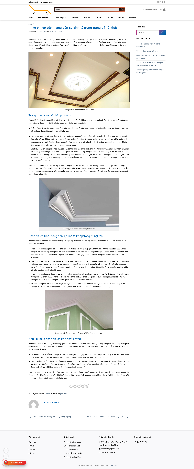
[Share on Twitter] (75, 386)
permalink (63, 394)
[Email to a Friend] (79, 386)
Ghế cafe (87, 17)
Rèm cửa (75, 17)
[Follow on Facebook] (156, 2)
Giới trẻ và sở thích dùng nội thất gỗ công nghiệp (51, 417)
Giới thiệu (32, 442)
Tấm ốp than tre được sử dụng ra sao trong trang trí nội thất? (149, 64)
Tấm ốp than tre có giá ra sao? (148, 51)
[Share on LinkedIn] (87, 386)
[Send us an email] (143, 442)
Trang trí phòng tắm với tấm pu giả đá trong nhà (150, 71)
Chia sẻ (31, 24)
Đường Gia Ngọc (56, 31)
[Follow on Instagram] (158, 2)
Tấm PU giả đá (61, 17)
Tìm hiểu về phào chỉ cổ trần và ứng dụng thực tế (106, 417)
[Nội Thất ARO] (40, 9)
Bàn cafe (98, 17)
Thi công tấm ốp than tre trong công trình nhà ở (150, 45)
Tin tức (31, 446)
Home (31, 17)
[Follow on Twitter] (160, 2)
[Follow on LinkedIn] (164, 2)
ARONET (114, 465)
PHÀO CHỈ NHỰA (44, 17)
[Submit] (122, 9)
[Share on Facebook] (71, 386)
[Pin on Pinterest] (83, 386)
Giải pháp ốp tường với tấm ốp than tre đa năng (150, 56)
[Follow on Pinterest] (162, 2)
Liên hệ (121, 17)
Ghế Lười (110, 17)
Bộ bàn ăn (132, 17)
